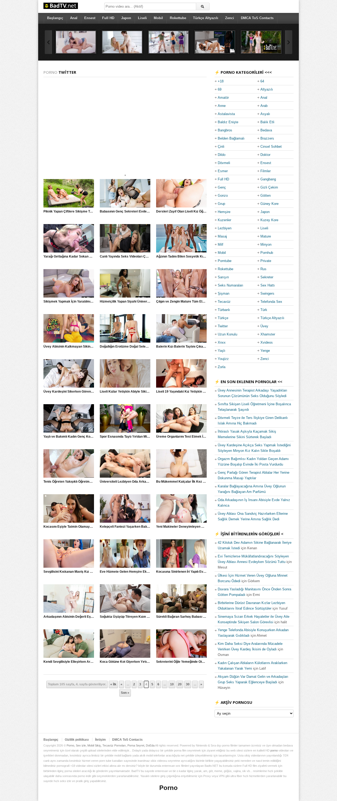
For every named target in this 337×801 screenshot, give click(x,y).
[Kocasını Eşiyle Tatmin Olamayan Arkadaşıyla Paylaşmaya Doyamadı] (68, 508)
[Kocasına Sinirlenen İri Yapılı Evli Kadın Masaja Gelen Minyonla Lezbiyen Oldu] (181, 553)
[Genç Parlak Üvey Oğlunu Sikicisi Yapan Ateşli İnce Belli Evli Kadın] (122, 42)
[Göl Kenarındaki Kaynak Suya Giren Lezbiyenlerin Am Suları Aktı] (261, 42)
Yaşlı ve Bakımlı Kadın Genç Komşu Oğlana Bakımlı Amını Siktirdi (92, 436)
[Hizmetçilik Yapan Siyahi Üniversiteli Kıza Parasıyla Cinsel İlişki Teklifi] (125, 283)
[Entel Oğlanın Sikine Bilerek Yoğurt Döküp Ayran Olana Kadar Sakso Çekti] (168, 42)
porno (274, 750)
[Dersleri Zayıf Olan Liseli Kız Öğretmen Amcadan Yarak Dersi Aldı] (181, 193)
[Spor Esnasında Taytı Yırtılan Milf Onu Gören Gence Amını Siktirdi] (125, 418)
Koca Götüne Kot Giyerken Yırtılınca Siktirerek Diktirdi (140, 662)
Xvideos (266, 342)
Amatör (223, 98)
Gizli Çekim (269, 187)
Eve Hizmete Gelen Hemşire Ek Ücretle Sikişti (134, 571)
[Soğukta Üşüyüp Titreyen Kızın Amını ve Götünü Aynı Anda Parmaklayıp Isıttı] (125, 598)
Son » (125, 693)
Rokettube (178, 18)
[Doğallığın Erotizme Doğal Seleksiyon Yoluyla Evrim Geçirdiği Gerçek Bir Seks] (125, 328)
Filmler (265, 171)
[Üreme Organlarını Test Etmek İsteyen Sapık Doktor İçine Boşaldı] (181, 418)
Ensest (89, 18)
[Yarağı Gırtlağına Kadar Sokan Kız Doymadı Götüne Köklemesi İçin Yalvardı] (68, 238)
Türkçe (223, 318)
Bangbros (225, 130)
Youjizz (223, 359)
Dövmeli (224, 163)
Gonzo (223, 195)
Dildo (221, 155)
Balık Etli (267, 122)
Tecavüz (224, 302)
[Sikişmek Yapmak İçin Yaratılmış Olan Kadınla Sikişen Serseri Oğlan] (68, 283)
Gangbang (268, 179)
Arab (263, 106)
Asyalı (265, 114)
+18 (221, 81)
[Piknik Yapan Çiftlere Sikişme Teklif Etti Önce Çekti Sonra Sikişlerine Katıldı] (68, 193)
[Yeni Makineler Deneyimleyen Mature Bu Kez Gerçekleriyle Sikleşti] (181, 508)
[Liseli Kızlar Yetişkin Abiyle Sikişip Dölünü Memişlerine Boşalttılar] (125, 373)
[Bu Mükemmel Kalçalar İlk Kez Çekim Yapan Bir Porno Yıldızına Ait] (181, 463)
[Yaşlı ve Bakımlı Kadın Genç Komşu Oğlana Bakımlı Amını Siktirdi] (68, 418)
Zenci (229, 18)
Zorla (221, 367)
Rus (263, 269)
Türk (263, 310)
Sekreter (266, 277)
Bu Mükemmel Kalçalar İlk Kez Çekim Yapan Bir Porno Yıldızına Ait (206, 481)
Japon (126, 18)
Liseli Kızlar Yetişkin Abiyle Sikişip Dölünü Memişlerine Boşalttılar (149, 391)
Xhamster (267, 334)
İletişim (100, 739)
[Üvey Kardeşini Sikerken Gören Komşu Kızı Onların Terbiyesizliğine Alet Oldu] (68, 373)
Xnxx (222, 342)
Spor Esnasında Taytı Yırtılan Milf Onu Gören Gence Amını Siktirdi (148, 436)
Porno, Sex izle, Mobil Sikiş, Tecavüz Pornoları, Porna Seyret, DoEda (111, 745)
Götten (265, 195)
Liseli (142, 18)
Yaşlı (221, 351)
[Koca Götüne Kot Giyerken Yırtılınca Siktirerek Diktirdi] (125, 643)
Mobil (158, 18)
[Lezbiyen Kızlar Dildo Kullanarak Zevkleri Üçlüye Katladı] (215, 42)
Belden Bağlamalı (231, 138)
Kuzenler (224, 220)
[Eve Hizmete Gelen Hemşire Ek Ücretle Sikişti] (125, 553)
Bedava (266, 130)
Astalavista (226, 114)
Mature (265, 236)
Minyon (265, 244)
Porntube (224, 261)
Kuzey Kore (269, 220)
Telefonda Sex (271, 302)
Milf (220, 244)
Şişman (223, 293)
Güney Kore (269, 204)
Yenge (265, 351)
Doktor (265, 155)
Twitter (223, 326)
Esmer (223, 171)
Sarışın (223, 277)
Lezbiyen (224, 228)
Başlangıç (55, 18)
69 (219, 89)
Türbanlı (224, 310)
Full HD (108, 18)
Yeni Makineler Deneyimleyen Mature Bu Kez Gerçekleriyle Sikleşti (206, 526)
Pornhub (266, 253)
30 (188, 684)
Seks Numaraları (230, 285)
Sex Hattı (267, 285)
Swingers (267, 293)
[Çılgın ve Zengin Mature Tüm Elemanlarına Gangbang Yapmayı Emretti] (181, 283)
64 (262, 81)
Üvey (264, 326)
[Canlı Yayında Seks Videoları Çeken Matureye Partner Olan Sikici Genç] (125, 238)
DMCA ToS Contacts (257, 18)
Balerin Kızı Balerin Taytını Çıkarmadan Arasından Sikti (197, 346)
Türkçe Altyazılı (205, 18)
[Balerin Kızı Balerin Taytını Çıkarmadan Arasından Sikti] (181, 328)
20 (180, 684)
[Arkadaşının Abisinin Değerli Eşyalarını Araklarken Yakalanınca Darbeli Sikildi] (68, 598)
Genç (222, 187)
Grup (221, 204)
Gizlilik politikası (77, 739)
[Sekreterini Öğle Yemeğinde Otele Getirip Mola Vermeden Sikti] (181, 643)
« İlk (113, 684)
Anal (73, 18)
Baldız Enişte (228, 122)
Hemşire (224, 212)
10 (172, 684)
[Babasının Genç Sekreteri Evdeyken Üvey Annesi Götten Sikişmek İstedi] (125, 193)
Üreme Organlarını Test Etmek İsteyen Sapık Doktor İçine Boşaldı (205, 436)
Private (265, 261)
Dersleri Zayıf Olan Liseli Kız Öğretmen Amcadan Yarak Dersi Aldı (205, 211)
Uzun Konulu (227, 334)
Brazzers (267, 138)
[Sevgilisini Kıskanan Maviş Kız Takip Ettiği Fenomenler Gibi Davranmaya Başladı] (68, 553)
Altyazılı (266, 89)
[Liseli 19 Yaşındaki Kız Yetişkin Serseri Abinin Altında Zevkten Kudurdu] (181, 373)
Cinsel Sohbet (271, 147)
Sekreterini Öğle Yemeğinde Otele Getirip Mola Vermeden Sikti (202, 662)
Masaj (222, 236)
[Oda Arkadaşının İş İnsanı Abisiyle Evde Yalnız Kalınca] (76, 42)
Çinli (221, 147)
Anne (222, 106)
